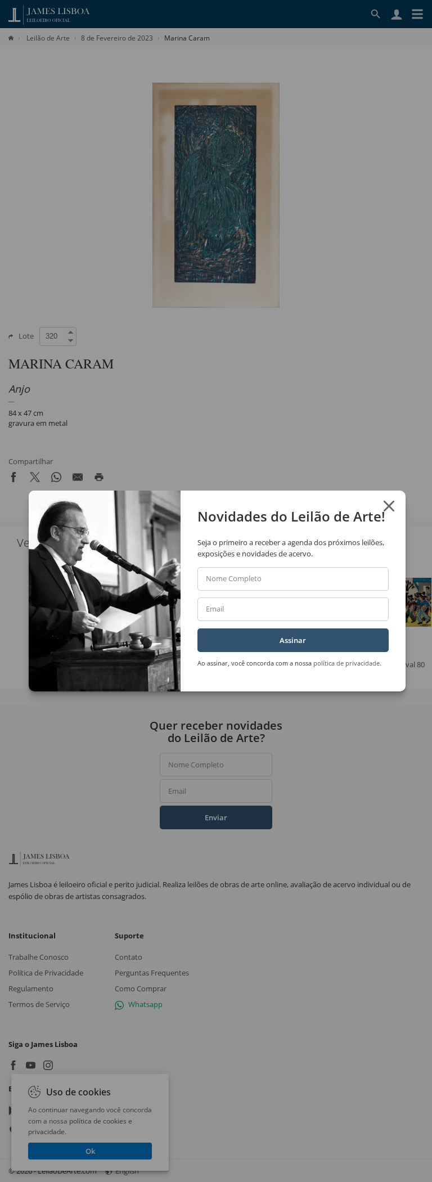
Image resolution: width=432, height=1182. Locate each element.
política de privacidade (346, 663)
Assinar (293, 640)
